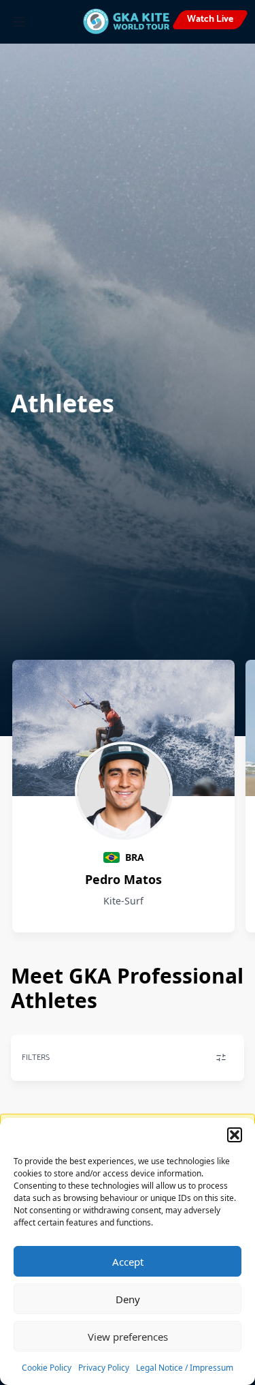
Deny (128, 1299)
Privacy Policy (103, 1367)
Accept (127, 1261)
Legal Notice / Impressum (184, 1367)
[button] (234, 1135)
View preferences (128, 1336)
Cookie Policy (46, 1367)
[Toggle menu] (19, 22)
